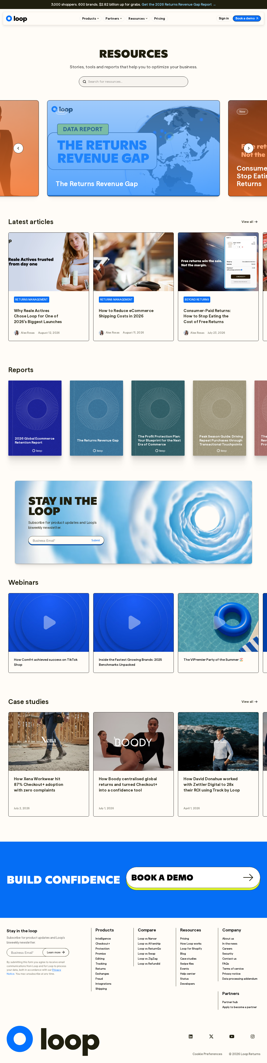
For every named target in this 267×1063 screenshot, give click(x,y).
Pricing (159, 18)
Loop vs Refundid (149, 963)
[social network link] (190, 1036)
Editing (100, 958)
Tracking (101, 963)
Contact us (229, 958)
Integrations (103, 983)
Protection (103, 948)
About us (228, 938)
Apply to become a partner (239, 1007)
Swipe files (187, 963)
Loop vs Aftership (149, 943)
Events (184, 968)
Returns (101, 968)
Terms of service (233, 968)
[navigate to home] (16, 18)
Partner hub (230, 1002)
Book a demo (245, 18)
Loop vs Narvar (147, 938)
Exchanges (102, 973)
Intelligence (103, 938)
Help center (187, 973)
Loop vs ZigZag (147, 958)
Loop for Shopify (191, 948)
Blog (183, 953)
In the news (229, 943)
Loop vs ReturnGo (149, 948)
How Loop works (191, 943)
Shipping (101, 988)
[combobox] (135, 81)
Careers (227, 948)
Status (184, 978)
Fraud (99, 978)
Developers (187, 983)
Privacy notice (231, 973)
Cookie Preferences (207, 1054)
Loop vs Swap (146, 953)
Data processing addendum (239, 978)
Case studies (188, 958)
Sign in (224, 18)
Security (227, 953)
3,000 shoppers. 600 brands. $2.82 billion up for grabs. (133, 4)
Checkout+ (103, 943)
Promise (101, 953)
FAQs (225, 963)
